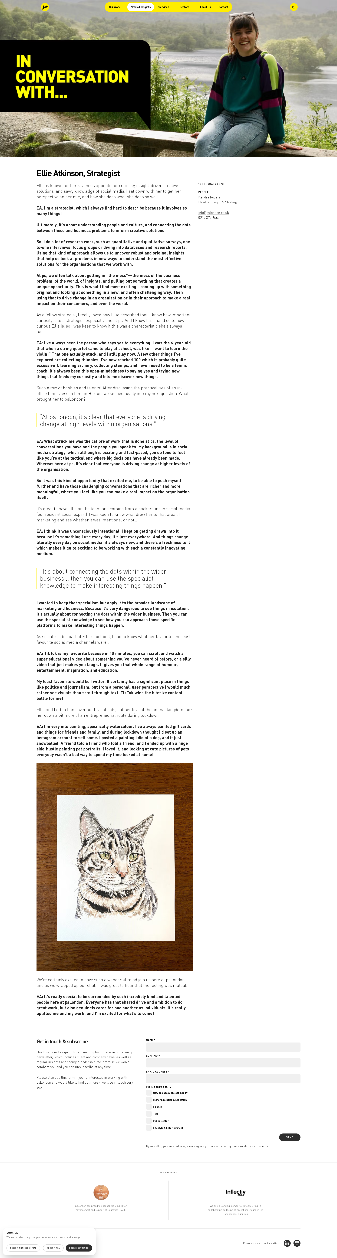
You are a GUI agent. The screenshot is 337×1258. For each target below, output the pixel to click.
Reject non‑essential (23, 1248)
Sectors (184, 7)
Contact (223, 7)
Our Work (114, 7)
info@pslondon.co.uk (213, 212)
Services (163, 7)
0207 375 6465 (208, 217)
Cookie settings (272, 1243)
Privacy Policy (251, 1243)
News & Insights (141, 7)
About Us (205, 7)
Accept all (53, 1248)
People (203, 192)
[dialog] (49, 1241)
